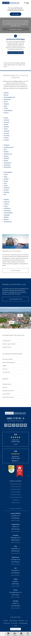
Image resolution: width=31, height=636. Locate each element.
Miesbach (6, 151)
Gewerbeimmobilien (15, 494)
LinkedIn (25, 425)
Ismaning (6, 137)
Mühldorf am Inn (8, 154)
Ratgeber (4, 365)
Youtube (9, 425)
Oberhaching (7, 165)
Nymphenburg (7, 162)
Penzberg (6, 178)
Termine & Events (6, 372)
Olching (6, 174)
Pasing (5, 176)
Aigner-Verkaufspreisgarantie (9, 362)
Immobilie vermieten (15, 489)
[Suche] (24, 3)
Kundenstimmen (15, 502)
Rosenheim (6, 187)
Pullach (5, 185)
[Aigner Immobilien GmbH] (10, 3)
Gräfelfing (6, 126)
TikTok (13, 425)
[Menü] (27, 3)
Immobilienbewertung (15, 484)
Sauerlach (6, 190)
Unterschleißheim (8, 212)
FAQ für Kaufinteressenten (8, 397)
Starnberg (6, 199)
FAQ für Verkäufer (6, 394)
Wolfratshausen (8, 221)
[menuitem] (24, 3)
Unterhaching (7, 210)
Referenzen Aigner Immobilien (9, 344)
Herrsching (6, 135)
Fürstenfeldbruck (8, 110)
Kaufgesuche (15, 500)
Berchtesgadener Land (9, 97)
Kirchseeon (6, 145)
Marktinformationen (7, 347)
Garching (6, 112)
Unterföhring (7, 208)
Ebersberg (6, 103)
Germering (6, 122)
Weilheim (6, 217)
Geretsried (6, 120)
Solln (5, 194)
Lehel (5, 149)
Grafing (6, 128)
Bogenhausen (7, 99)
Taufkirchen (7, 201)
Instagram (5, 425)
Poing (5, 183)
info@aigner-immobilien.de (16, 421)
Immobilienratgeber (15, 492)
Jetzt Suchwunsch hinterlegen (15, 52)
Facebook (21, 425)
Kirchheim (6, 140)
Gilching (6, 124)
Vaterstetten (7, 215)
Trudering (6, 204)
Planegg (6, 181)
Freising (6, 108)
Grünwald (6, 133)
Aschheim (6, 92)
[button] (8, 634)
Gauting (6, 117)
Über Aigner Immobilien (8, 359)
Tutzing (5, 206)
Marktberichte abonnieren (8, 390)
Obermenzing (7, 167)
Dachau (6, 101)
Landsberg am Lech (9, 147)
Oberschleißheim (8, 172)
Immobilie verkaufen (15, 486)
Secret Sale (5, 369)
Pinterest (17, 425)
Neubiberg (6, 158)
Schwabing (6, 192)
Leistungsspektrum (7, 340)
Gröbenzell (6, 131)
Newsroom (5, 387)
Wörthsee (6, 219)
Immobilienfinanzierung (15, 497)
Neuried (6, 160)
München (6, 156)
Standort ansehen (15, 520)
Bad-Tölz (6, 95)
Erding (5, 106)
